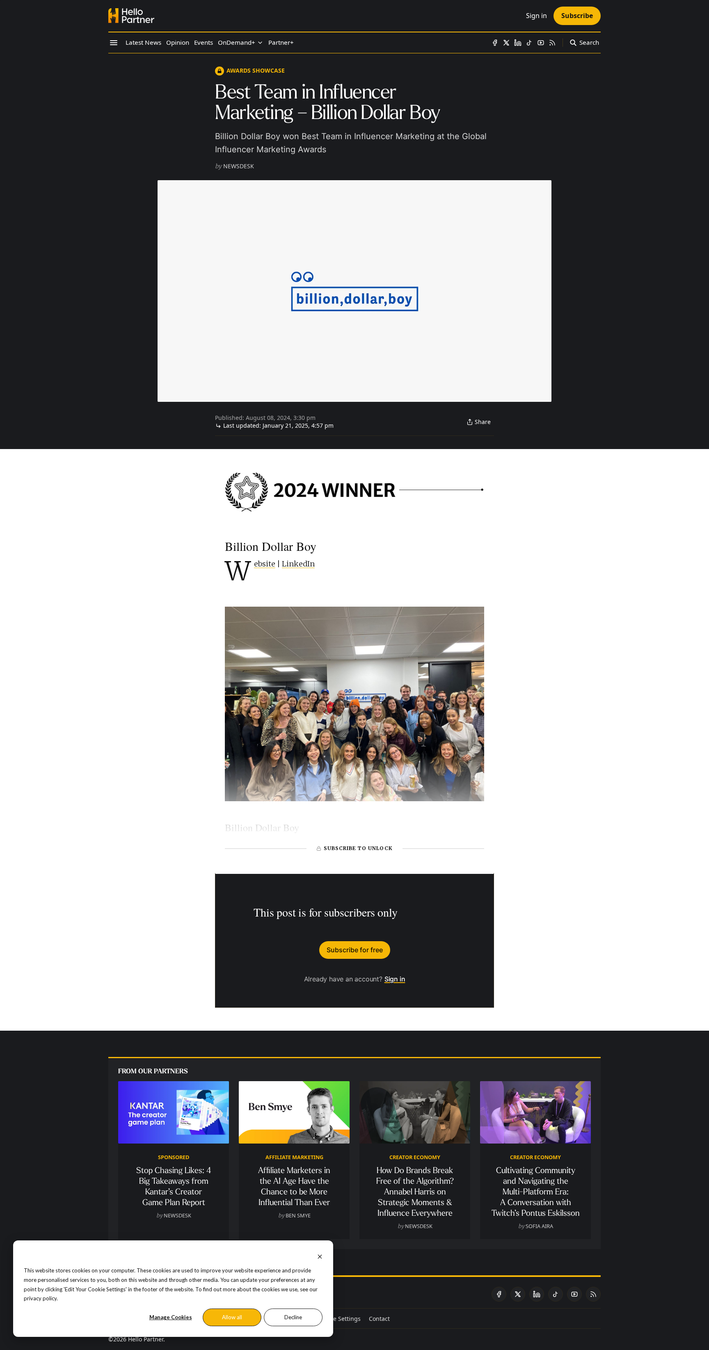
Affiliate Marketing (294, 1157)
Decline (293, 1317)
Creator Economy (414, 1157)
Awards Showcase (255, 70)
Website (264, 563)
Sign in (394, 979)
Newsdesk (238, 166)
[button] (236, 43)
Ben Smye (298, 1215)
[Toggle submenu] (260, 42)
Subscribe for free (355, 950)
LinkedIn (298, 563)
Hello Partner (145, 1339)
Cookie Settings (339, 1318)
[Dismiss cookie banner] (319, 1256)
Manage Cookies (170, 1317)
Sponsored (173, 1157)
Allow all (232, 1317)
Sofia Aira (539, 1226)
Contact (379, 1318)
